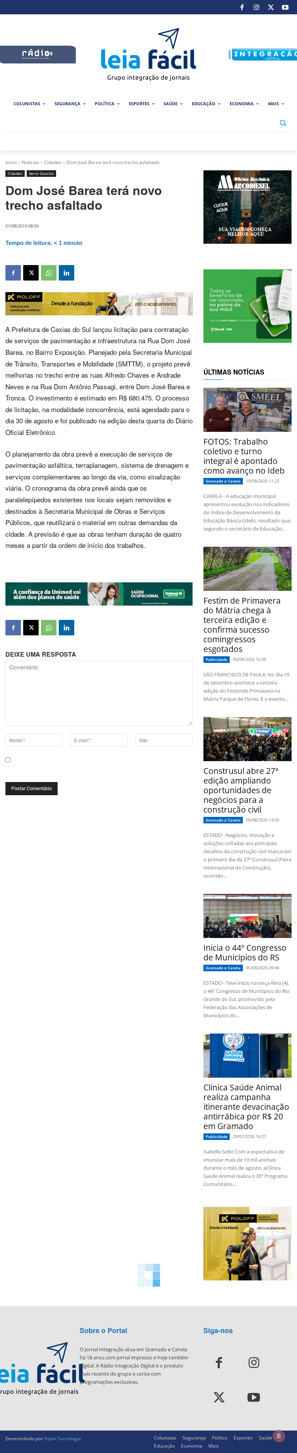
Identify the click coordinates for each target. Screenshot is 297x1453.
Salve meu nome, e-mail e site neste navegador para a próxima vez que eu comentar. (96, 770)
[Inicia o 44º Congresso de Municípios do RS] (247, 916)
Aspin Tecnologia (62, 1438)
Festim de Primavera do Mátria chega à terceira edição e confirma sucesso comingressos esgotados (242, 624)
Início (11, 162)
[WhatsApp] (48, 273)
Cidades (52, 162)
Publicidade (216, 659)
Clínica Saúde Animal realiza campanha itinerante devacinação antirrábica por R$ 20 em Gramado (246, 1106)
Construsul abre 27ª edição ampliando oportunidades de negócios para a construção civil (240, 790)
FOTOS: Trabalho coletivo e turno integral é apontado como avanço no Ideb (244, 456)
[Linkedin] (66, 273)
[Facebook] (242, 7)
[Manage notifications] (279, 1436)
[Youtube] (285, 7)
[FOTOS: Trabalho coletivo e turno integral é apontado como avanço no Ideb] (247, 410)
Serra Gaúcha (41, 173)
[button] (282, 122)
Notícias (30, 162)
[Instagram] (256, 7)
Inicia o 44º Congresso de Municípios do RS (245, 952)
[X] (271, 7)
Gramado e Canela (223, 481)
